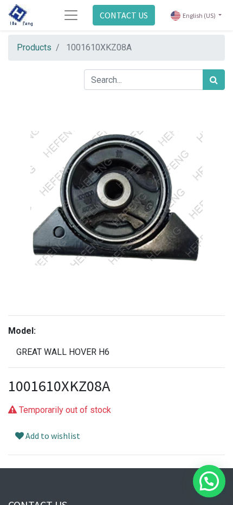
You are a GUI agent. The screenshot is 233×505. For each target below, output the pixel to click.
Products (34, 47)
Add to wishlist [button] (52, 435)
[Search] (214, 79)
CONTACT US (124, 15)
